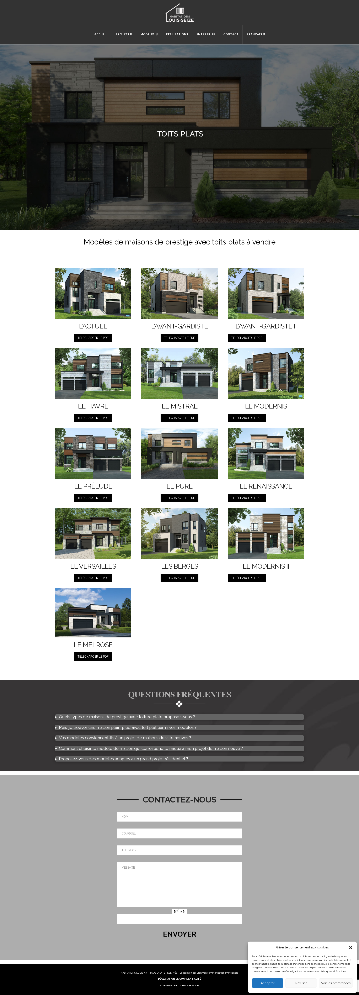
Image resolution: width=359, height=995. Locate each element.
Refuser (301, 983)
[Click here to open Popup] (93, 293)
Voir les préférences (335, 983)
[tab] (179, 717)
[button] (351, 948)
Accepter (267, 983)
